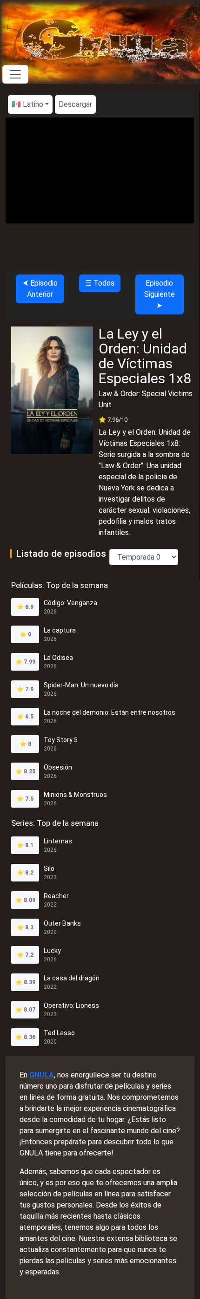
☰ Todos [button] (99, 283)
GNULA (41, 1075)
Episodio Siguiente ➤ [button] (159, 294)
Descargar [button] (75, 104)
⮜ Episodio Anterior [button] (40, 289)
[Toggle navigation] (15, 74)
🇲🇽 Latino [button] (27, 104)
